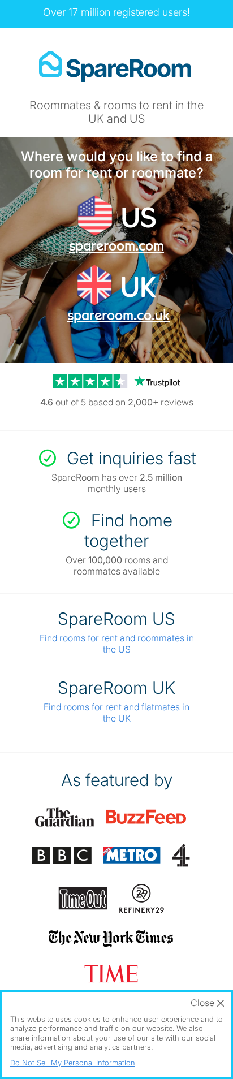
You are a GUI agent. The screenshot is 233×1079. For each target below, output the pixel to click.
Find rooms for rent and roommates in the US (117, 643)
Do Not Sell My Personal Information (72, 1062)
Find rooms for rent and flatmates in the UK (116, 712)
